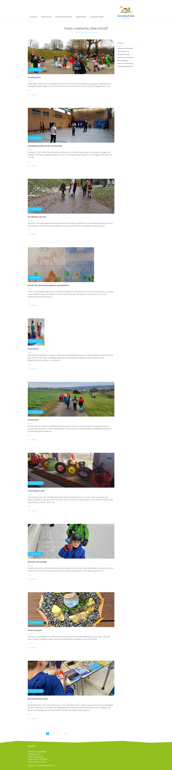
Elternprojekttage (122, 60)
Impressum (32, 765)
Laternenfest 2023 (36, 491)
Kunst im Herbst (35, 630)
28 (65, 734)
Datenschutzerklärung (46, 765)
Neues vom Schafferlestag (125, 63)
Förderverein (81, 17)
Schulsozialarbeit (97, 17)
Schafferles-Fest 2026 (123, 54)
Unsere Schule (46, 17)
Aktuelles (33, 17)
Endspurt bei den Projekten (125, 57)
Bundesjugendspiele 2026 (124, 66)
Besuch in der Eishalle (37, 562)
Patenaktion (33, 349)
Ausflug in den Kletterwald (125, 48)
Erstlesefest (33, 420)
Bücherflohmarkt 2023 (38, 699)
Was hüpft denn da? (123, 51)
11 (57, 734)
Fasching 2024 (34, 77)
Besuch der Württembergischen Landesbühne (48, 285)
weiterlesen (34, 94)
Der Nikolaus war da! (37, 217)
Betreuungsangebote (63, 17)
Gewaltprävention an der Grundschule (45, 146)
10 (54, 734)
